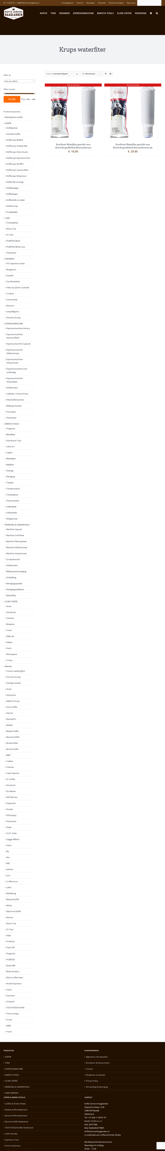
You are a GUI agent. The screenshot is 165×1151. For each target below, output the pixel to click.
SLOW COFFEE (11, 601)
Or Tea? (10, 234)
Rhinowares (12, 654)
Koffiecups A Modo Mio (17, 146)
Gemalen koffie (13, 134)
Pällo (9, 935)
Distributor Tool (14, 440)
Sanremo (11, 995)
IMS (8, 863)
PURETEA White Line (16, 247)
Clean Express (13, 773)
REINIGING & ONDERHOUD (17, 524)
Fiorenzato (11, 821)
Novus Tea (11, 228)
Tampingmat (12, 494)
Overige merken (14, 683)
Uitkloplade (12, 512)
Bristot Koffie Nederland (16, 1115)
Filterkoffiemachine (15, 399)
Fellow (9, 642)
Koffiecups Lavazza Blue (17, 170)
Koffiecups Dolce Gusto (17, 152)
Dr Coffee (11, 779)
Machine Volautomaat (17, 553)
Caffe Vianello (11, 1133)
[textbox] (19, 81)
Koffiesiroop (12, 206)
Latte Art (10, 446)
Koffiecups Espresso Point (18, 158)
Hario (9, 648)
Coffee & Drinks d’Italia (15, 1103)
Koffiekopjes (12, 194)
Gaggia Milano (13, 839)
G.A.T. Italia (12, 833)
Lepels (9, 452)
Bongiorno (11, 269)
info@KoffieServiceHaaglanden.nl (28, 3)
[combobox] (19, 81)
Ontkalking (11, 577)
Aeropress (11, 612)
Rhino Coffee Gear (15, 977)
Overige (10, 470)
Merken (8, 666)
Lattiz (9, 887)
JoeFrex (10, 869)
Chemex (10, 618)
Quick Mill (11, 965)
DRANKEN (9, 258)
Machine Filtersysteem (17, 541)
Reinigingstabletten (15, 589)
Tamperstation (13, 488)
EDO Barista (12, 797)
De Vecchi (11, 785)
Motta (9, 905)
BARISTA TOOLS (12, 423)
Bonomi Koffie (13, 737)
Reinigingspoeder (14, 583)
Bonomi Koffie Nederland (16, 1121)
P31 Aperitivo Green (16, 263)
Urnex (9, 1019)
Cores (9, 630)
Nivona (10, 917)
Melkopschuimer (14, 406)
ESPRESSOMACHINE (14, 323)
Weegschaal (12, 518)
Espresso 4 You (12, 1139)
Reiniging (11, 476)
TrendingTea (12, 222)
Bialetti (10, 725)
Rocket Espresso (14, 983)
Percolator (11, 412)
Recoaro (10, 305)
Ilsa (8, 857)
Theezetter (11, 252)
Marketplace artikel (13, 117)
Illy (8, 851)
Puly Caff (10, 947)
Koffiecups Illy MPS (15, 164)
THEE (7, 218)
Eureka (10, 809)
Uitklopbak (11, 506)
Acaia (9, 606)
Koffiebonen (12, 128)
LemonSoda (12, 299)
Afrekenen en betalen (95, 1075)
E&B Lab (10, 636)
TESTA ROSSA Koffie (15, 1007)
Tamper (10, 482)
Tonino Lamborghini (16, 671)
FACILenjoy (11, 815)
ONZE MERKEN (11, 1093)
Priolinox (11, 941)
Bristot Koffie (12, 749)
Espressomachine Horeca (18, 328)
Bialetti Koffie (13, 731)
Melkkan (10, 464)
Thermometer (13, 500)
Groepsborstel (13, 559)
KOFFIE (8, 123)
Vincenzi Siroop (14, 317)
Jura (8, 875)
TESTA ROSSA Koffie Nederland (19, 1127)
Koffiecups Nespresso (16, 176)
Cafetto (10, 761)
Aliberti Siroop (13, 701)
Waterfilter (11, 595)
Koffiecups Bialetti (15, 140)
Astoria (10, 713)
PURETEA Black (13, 240)
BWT (9, 755)
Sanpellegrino (13, 311)
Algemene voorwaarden (97, 1057)
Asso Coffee (12, 707)
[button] (157, 13)
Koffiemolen (12, 387)
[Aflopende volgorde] (77, 73)
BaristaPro (11, 719)
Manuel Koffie (13, 899)
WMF (9, 1025)
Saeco (9, 989)
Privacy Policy (92, 1081)
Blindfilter (11, 434)
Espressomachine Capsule (18, 343)
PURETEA (11, 959)
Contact (89, 1069)
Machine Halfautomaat (17, 547)
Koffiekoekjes (13, 188)
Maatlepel (11, 458)
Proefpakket (12, 212)
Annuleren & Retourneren (98, 1063)
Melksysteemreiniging (16, 571)
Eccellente (11, 791)
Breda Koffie (12, 743)
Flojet (9, 827)
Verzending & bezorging (97, 1087)
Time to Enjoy (13, 1013)
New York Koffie (14, 911)
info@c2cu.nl (96, 1121)
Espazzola (11, 803)
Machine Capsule (14, 529)
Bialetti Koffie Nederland (16, 1109)
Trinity (9, 660)
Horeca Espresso (13, 1145)
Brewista (10, 624)
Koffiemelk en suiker (16, 200)
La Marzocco (12, 881)
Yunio (9, 1031)
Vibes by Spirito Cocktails (18, 287)
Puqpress (11, 428)
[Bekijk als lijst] (110, 73)
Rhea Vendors (13, 971)
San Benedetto (13, 281)
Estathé (10, 275)
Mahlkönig (11, 893)
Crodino (10, 293)
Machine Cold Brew (15, 535)
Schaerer (11, 1001)
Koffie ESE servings (15, 182)
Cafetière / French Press (17, 393)
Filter (11, 99)
